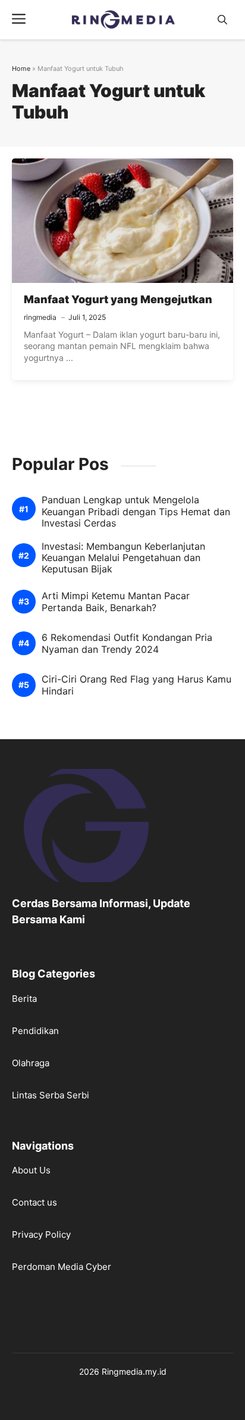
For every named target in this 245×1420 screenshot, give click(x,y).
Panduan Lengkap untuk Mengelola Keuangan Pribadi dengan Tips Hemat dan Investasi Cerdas (136, 511)
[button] (222, 20)
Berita (24, 998)
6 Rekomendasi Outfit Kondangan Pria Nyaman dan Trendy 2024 (127, 643)
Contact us (34, 1202)
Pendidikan (35, 1030)
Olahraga (30, 1063)
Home (21, 68)
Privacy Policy (41, 1234)
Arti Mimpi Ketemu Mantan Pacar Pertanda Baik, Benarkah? (116, 601)
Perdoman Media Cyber (61, 1266)
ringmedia (40, 317)
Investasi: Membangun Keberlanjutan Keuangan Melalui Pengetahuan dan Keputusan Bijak (123, 558)
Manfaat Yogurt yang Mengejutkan (118, 299)
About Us (31, 1170)
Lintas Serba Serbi (50, 1095)
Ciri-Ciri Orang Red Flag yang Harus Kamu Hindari (136, 685)
